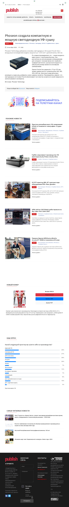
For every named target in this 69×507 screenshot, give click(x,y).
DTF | (62, 186)
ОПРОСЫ (34, 20)
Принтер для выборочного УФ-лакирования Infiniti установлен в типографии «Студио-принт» (47, 126)
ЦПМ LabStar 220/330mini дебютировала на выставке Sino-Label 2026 (47, 210)
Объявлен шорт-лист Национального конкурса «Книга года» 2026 (33, 439)
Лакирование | (49, 130)
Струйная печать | (53, 159)
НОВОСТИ (9, 17)
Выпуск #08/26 (49, 291)
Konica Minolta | (49, 242)
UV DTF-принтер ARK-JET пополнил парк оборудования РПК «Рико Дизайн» (46, 183)
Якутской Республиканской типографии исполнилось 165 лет (32, 430)
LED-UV (44, 43)
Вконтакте (22, 88)
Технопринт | (45, 132)
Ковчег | (40, 188)
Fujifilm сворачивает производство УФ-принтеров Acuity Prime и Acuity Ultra (45, 156)
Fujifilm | (40, 159)
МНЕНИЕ (19, 17)
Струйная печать (50, 43)
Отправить (27, 501)
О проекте (9, 464)
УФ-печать (32, 43)
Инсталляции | (41, 130)
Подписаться (49, 295)
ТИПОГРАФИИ (57, 17)
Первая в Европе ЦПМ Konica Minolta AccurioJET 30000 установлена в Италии (45, 239)
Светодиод (38, 43)
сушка (57, 43)
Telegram (37, 88)
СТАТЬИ (14, 17)
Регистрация (26, 4)
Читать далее (36, 142)
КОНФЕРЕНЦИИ (28, 20)
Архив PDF (49, 303)
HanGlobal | (41, 215)
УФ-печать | (56, 130)
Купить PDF (49, 299)
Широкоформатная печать (22, 43)
